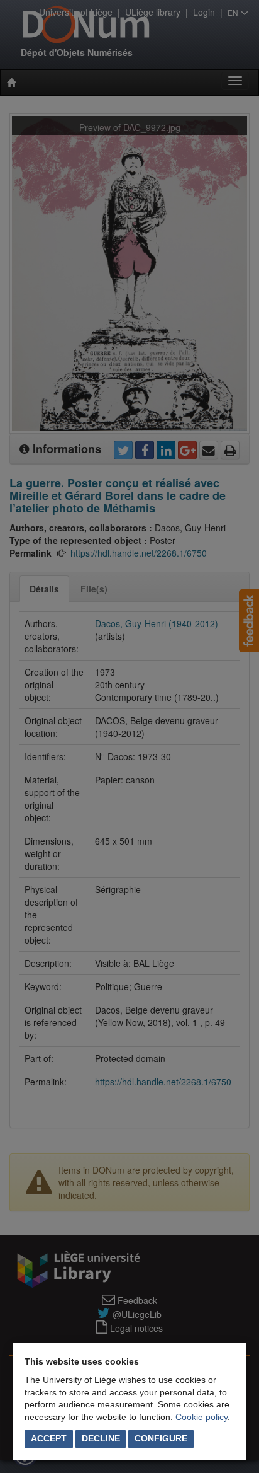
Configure (161, 1438)
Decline (101, 1438)
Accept (49, 1438)
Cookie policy (201, 1417)
